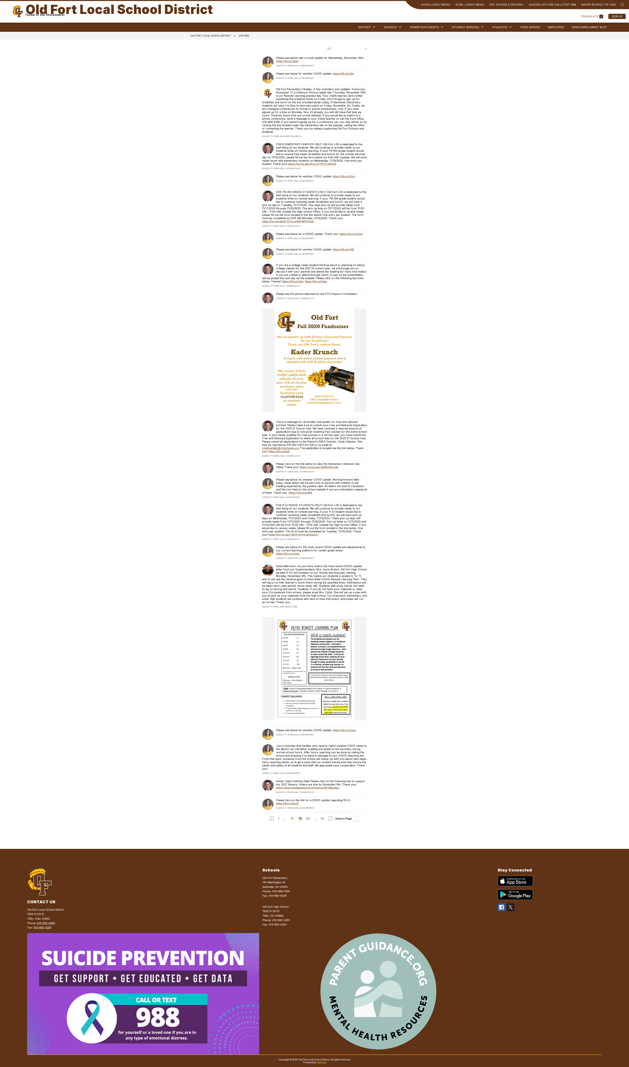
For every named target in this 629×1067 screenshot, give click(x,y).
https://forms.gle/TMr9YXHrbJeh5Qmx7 (293, 534)
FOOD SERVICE (530, 27)
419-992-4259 (42, 927)
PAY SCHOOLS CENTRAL (507, 4)
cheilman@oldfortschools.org (280, 448)
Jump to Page (343, 818)
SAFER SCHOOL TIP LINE (598, 4)
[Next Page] (331, 818)
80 (308, 818)
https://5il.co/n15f (343, 249)
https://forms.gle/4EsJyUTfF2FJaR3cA (312, 164)
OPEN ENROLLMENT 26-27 (589, 27)
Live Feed (243, 35)
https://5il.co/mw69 (300, 492)
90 (322, 818)
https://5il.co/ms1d (287, 803)
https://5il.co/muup (287, 553)
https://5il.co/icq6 (279, 451)
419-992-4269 (46, 923)
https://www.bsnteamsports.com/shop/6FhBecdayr (308, 787)
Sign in (617, 16)
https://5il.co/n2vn (344, 176)
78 (292, 818)
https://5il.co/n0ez (316, 281)
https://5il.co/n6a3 (287, 61)
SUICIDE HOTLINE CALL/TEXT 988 (552, 4)
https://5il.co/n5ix (343, 73)
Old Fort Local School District (211, 35)
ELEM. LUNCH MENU (470, 4)
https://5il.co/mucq (344, 730)
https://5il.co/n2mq (350, 234)
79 (300, 818)
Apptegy (321, 1062)
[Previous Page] (272, 818)
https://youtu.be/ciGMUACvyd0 (318, 467)
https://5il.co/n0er (293, 281)
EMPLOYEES (556, 27)
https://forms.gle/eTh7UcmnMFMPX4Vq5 (288, 221)
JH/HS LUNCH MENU (435, 4)
